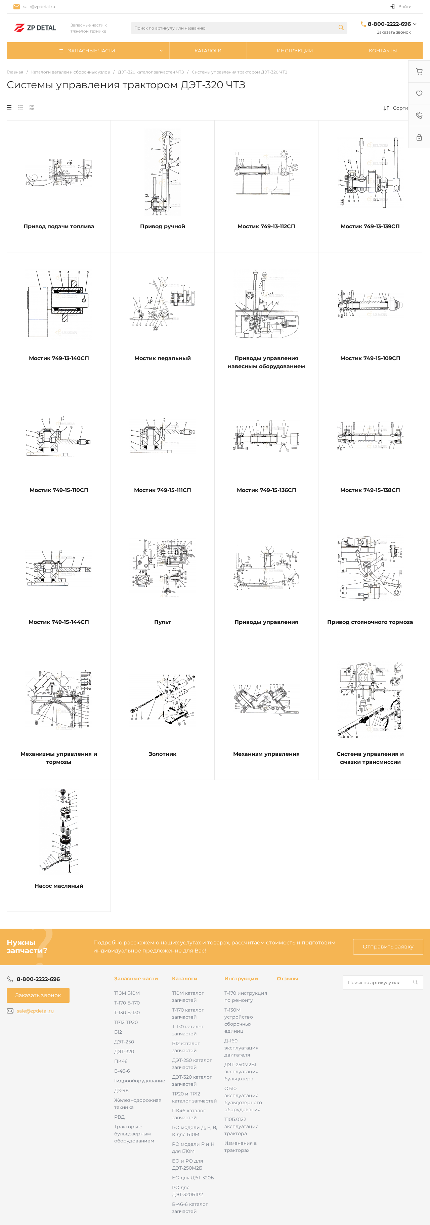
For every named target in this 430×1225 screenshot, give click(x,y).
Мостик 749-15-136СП (266, 490)
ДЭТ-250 (124, 1042)
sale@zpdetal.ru (39, 6)
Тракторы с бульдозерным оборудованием (134, 1134)
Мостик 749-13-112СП (266, 226)
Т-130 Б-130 (127, 1013)
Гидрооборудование (139, 1081)
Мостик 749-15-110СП (59, 490)
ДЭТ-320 (124, 1051)
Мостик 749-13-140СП (59, 358)
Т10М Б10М (127, 993)
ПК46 (121, 1061)
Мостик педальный (162, 358)
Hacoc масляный (59, 886)
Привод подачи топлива (59, 226)
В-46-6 (122, 1071)
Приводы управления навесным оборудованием (266, 362)
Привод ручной (162, 226)
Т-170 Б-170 (127, 1003)
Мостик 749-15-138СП (370, 490)
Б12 (118, 1032)
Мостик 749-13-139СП (370, 226)
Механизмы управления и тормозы (58, 758)
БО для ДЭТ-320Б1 (194, 1178)
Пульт (162, 622)
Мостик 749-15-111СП (162, 490)
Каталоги (185, 978)
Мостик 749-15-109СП (370, 358)
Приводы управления (266, 622)
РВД (119, 1117)
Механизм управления (266, 754)
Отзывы (287, 978)
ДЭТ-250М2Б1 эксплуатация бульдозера (241, 1072)
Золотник (162, 754)
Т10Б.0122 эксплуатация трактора (241, 1126)
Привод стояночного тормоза (370, 622)
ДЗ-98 (121, 1090)
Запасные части (136, 978)
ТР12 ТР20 (126, 1022)
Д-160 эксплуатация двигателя (241, 1048)
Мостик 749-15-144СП (59, 622)
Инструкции (241, 978)
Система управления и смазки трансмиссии (370, 758)
